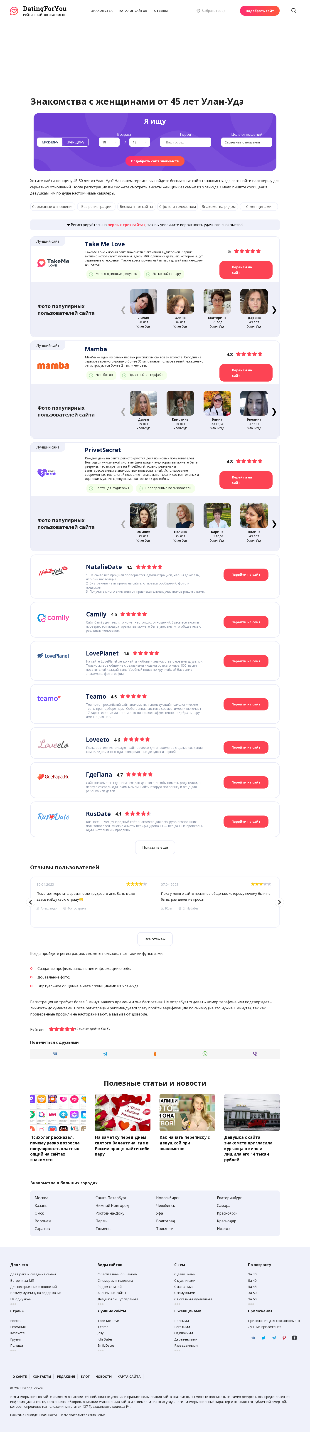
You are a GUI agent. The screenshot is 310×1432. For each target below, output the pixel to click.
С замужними (184, 1293)
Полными (181, 1321)
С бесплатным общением (117, 1274)
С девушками (184, 1274)
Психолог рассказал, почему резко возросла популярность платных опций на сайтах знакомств (55, 1148)
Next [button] (279, 902)
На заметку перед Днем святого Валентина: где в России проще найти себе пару (122, 1145)
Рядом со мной (110, 1286)
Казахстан (18, 1333)
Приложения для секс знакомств (274, 1321)
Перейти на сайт (242, 270)
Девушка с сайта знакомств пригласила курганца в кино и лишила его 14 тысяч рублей (248, 1148)
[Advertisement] (155, 51)
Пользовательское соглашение (83, 1415)
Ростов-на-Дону (110, 1213)
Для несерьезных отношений (33, 1286)
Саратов (42, 1228)
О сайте (19, 1376)
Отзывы (161, 11)
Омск (39, 1213)
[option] (92, 902)
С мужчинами (184, 1280)
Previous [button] (30, 902)
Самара (223, 1205)
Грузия (15, 1339)
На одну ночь (21, 1299)
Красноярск (227, 1213)
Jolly (100, 1333)
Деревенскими (185, 1339)
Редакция (66, 1376)
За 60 (252, 1299)
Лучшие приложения (264, 1327)
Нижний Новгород (112, 1205)
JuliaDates (105, 1339)
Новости (104, 1376)
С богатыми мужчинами (193, 1299)
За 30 (252, 1274)
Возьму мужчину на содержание (36, 1293)
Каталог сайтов (133, 11)
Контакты (42, 1376)
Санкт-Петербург (111, 1197)
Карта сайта (129, 1376)
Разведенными (186, 1345)
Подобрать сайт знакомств (155, 161)
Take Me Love (108, 1321)
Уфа (159, 1213)
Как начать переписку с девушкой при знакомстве (185, 1142)
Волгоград (165, 1220)
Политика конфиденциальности (33, 1415)
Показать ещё (155, 847)
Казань (41, 1205)
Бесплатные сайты (136, 206)
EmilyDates (106, 1345)
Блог (85, 1376)
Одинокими (183, 1333)
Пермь (102, 1220)
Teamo (103, 1327)
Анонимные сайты (112, 1293)
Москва (41, 1197)
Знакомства (102, 11)
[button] (274, 309)
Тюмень (103, 1228)
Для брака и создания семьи (33, 1274)
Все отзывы (155, 939)
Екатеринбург (229, 1197)
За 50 (252, 1293)
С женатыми (184, 1286)
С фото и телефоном (177, 206)
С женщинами (258, 206)
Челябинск (165, 1205)
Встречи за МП (22, 1280)
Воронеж (43, 1220)
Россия (15, 1321)
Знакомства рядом (219, 206)
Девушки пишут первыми (118, 1299)
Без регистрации (96, 206)
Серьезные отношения (52, 206)
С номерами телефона (115, 1280)
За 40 (252, 1280)
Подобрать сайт (260, 11)
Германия (18, 1327)
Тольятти (164, 1228)
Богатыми (182, 1327)
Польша (16, 1345)
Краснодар (226, 1220)
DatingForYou (44, 8)
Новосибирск (168, 1197)
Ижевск (224, 1228)
